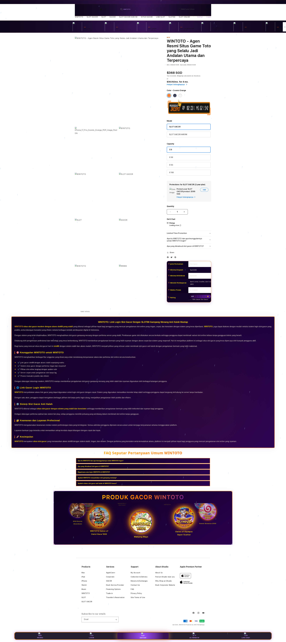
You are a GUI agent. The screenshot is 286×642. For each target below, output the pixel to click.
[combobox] (143, 9)
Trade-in (109, 593)
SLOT (103, 17)
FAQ (132, 589)
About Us (159, 573)
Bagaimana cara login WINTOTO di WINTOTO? (94, 472)
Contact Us (135, 585)
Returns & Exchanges (139, 581)
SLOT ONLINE (184, 17)
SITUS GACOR (147, 17)
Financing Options (113, 589)
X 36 (171, 157)
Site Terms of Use (138, 597)
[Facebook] (168, 257)
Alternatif (194, 638)
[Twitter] (172, 257)
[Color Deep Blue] (175, 95)
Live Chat (246, 638)
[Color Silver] (180, 95)
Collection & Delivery (139, 577)
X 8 (170, 150)
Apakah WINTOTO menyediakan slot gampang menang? (97, 478)
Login (91, 638)
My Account (135, 573)
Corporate (110, 577)
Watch (84, 585)
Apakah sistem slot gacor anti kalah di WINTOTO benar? (97, 483)
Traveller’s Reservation (115, 597)
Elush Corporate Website (165, 585)
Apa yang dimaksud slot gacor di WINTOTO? (93, 466)
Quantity (170, 206)
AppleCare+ (110, 573)
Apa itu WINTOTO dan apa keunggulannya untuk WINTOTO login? (100, 461)
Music (84, 589)
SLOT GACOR (92, 17)
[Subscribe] (116, 619)
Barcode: (183, 65)
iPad (83, 577)
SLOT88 (172, 17)
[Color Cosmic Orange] (169, 95)
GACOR (112, 17)
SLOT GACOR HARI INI (128, 17)
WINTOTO (79, 17)
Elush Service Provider (115, 585)
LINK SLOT (160, 17)
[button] (79, 17)
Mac (83, 573)
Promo (40, 638)
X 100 (171, 172)
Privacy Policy (136, 593)
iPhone (84, 581)
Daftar (143, 638)
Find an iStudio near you (165, 577)
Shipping (180, 76)
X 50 (171, 165)
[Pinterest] (175, 257)
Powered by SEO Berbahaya (195, 624)
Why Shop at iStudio (163, 581)
